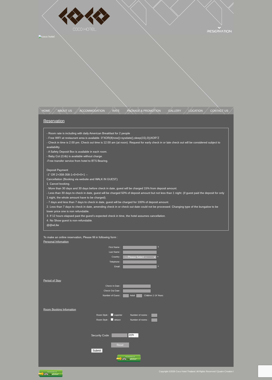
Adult (132, 295)
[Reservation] (219, 31)
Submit (97, 350)
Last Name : (115, 252)
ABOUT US (65, 110)
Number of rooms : (139, 315)
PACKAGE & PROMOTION (144, 110)
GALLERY (174, 110)
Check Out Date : (112, 290)
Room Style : (102, 315)
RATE (115, 110)
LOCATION (196, 110)
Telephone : (115, 262)
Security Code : (101, 335)
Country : (116, 257)
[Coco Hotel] (84, 19)
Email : (117, 266)
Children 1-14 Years (153, 295)
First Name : (115, 247)
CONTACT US (219, 110)
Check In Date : (113, 286)
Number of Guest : (112, 295)
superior (118, 315)
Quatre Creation (225, 371)
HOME (46, 110)
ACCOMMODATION (92, 110)
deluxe (117, 320)
